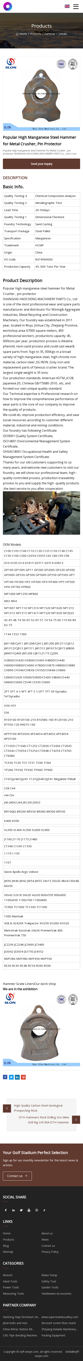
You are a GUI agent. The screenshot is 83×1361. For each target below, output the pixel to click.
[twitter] (21, 1210)
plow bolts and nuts (15, 1323)
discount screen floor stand (59, 1323)
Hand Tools (10, 1281)
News (45, 1239)
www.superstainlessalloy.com (60, 1317)
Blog (6, 1246)
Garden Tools (50, 1287)
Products (35, 34)
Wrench (7, 1275)
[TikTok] (44, 1210)
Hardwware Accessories (56, 1293)
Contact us (15, 1176)
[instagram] (37, 1210)
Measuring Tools (13, 1293)
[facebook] (6, 1210)
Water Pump (49, 1275)
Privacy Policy (50, 1252)
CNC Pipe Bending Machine (20, 1335)
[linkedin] (13, 1210)
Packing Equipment (53, 1335)
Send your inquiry (41, 164)
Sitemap (8, 1252)
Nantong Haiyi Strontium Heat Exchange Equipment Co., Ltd (22, 1317)
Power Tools (11, 1287)
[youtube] (29, 1210)
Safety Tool (49, 1281)
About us (47, 1233)
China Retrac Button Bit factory (17, 1329)
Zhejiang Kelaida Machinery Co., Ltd (59, 1329)
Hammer (49, 34)
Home (23, 34)
